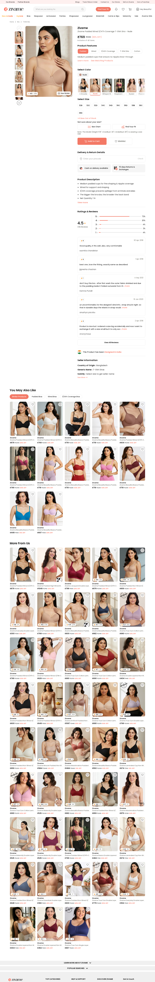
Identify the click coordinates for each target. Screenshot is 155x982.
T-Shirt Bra (26, 22)
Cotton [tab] (137, 51)
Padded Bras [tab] (37, 396)
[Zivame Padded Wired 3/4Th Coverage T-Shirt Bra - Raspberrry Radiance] (22, 464)
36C (118, 105)
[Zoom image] (48, 61)
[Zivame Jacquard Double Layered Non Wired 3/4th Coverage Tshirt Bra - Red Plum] (77, 565)
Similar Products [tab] (19, 396)
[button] (82, 9)
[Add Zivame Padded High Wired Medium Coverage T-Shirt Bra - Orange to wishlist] (60, 550)
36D (125, 105)
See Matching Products (102, 60)
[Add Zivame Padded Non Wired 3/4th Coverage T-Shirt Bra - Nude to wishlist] (142, 550)
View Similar (65, 93)
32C (88, 105)
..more (126, 286)
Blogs (77, 2)
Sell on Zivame (128, 2)
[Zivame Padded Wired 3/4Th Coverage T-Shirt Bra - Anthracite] (22, 419)
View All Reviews (111, 342)
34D (110, 105)
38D (80, 113)
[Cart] (130, 9)
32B (80, 105)
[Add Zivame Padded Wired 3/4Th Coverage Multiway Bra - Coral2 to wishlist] (33, 954)
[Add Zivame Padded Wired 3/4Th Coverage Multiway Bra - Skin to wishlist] (60, 685)
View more (83, 202)
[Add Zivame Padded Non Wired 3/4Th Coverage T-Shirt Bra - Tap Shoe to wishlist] (33, 685)
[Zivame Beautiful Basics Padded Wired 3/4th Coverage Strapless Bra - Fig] (132, 464)
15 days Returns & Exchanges (127, 168)
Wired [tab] (93, 51)
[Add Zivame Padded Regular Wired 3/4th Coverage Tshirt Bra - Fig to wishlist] (142, 910)
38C (141, 105)
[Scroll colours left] (80, 87)
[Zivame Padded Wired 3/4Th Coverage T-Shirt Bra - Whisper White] (50, 419)
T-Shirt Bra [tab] (124, 51)
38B (133, 105)
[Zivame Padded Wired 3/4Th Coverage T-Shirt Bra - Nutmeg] (132, 419)
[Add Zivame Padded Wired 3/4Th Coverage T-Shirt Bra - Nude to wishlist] (60, 595)
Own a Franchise (143, 2)
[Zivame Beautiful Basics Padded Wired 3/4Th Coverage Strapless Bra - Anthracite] (77, 419)
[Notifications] (116, 9)
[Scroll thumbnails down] (19, 103)
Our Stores (116, 2)
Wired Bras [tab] (52, 396)
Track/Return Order (90, 2)
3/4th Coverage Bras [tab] (71, 396)
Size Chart (96, 126)
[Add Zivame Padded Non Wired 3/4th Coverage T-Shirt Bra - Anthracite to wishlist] (115, 775)
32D (95, 105)
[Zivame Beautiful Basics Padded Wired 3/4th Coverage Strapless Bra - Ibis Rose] (105, 464)
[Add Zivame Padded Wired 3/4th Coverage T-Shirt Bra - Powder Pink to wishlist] (60, 640)
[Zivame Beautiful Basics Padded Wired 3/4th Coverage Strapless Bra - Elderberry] (50, 464)
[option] (19, 37)
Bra (18, 22)
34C (103, 105)
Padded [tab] (83, 51)
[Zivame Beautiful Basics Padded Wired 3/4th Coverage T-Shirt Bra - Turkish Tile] (22, 509)
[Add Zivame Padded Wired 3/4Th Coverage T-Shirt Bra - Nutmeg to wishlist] (142, 404)
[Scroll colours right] (142, 87)
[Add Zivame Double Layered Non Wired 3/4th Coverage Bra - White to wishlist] (33, 910)
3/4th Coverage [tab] (108, 51)
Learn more (83, 60)
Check (140, 158)
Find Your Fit (130, 126)
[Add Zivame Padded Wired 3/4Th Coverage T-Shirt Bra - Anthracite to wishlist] (33, 404)
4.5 (32, 94)
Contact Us (105, 2)
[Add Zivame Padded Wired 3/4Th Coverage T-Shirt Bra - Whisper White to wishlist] (60, 404)
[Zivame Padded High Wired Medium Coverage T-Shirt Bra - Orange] (50, 565)
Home (12, 22)
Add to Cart (94, 141)
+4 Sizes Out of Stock (87, 118)
